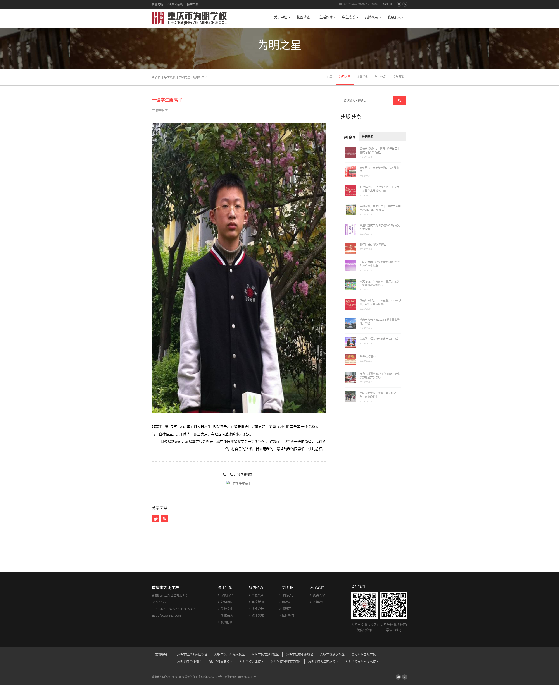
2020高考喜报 (368, 356)
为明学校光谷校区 (189, 661)
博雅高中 (287, 608)
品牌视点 (372, 17)
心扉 (329, 76)
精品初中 (287, 602)
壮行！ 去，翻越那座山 (373, 245)
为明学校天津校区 (251, 661)
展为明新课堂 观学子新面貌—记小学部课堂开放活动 (380, 375)
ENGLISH (387, 4)
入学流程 (317, 587)
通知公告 (257, 608)
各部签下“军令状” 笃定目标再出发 (379, 339)
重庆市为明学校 (161, 677)
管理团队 (226, 602)
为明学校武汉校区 (332, 654)
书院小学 (287, 595)
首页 (157, 77)
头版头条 (257, 595)
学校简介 (226, 595)
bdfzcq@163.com (168, 615)
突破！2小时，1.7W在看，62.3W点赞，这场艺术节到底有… (380, 302)
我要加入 (395, 17)
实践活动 (362, 76)
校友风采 (398, 76)
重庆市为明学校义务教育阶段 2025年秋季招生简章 (380, 264)
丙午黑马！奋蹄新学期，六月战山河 (379, 169)
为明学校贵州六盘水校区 (362, 661)
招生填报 (192, 4)
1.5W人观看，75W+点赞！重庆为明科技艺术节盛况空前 (379, 189)
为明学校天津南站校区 (323, 661)
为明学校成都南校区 (299, 654)
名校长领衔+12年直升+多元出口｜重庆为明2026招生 (380, 150)
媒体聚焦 (257, 615)
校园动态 (304, 17)
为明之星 (184, 77)
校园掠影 (226, 622)
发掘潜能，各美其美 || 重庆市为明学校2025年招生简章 (380, 208)
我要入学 (318, 595)
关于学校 (281, 17)
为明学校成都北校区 (265, 654)
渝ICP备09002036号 (210, 677)
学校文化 (226, 608)
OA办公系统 (175, 4)
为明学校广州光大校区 (229, 654)
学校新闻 (257, 602)
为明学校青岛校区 (220, 661)
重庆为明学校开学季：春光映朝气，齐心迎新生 (378, 395)
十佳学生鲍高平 (167, 100)
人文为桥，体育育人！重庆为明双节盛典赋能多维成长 (379, 283)
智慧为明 (157, 4)
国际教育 (287, 615)
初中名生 (199, 77)
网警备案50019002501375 (241, 677)
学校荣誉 (226, 615)
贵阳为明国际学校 (363, 654)
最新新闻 (367, 136)
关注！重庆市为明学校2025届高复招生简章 (380, 227)
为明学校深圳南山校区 (192, 654)
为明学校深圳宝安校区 (286, 661)
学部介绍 (286, 587)
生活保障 (326, 17)
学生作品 (380, 76)
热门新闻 (349, 137)
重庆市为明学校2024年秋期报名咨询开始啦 (380, 321)
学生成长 (349, 17)
